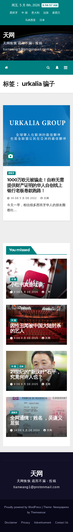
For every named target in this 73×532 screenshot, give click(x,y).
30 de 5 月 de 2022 (24, 198)
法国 (45, 12)
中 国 (24, 12)
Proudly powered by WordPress (23, 507)
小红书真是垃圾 (26, 285)
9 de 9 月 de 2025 (26, 338)
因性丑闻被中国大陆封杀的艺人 (35, 328)
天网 (9, 35)
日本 (42, 20)
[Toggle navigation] (65, 67)
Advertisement (42, 522)
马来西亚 (30, 20)
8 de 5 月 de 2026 (26, 292)
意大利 (35, 12)
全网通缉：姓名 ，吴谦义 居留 (36, 420)
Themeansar (38, 512)
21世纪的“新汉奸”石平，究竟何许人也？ (35, 374)
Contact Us (61, 522)
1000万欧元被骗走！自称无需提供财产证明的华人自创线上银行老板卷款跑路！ (35, 185)
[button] (48, 67)
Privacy (25, 522)
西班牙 (14, 12)
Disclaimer (11, 522)
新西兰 (56, 12)
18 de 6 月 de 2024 (27, 430)
